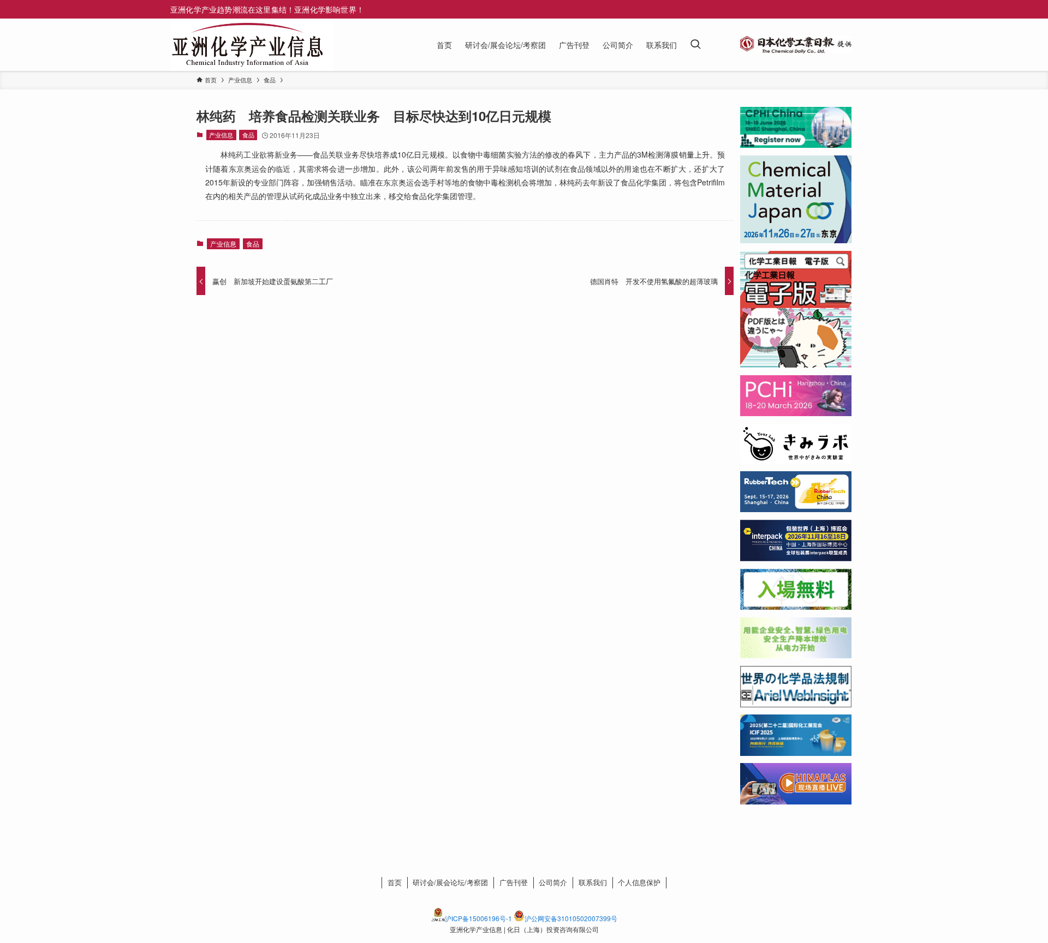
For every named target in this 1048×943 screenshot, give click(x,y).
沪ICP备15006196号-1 (478, 918)
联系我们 (593, 882)
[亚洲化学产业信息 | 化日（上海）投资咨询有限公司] (247, 45)
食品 (248, 134)
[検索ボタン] (695, 45)
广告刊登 (513, 882)
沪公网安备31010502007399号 (571, 918)
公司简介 (553, 882)
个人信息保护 (639, 882)
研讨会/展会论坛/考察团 (450, 882)
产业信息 (221, 134)
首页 (395, 882)
